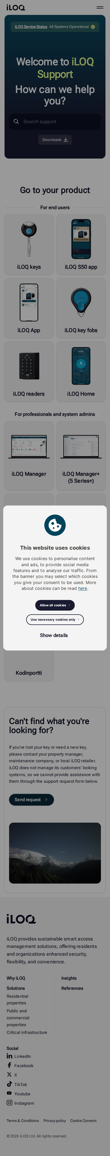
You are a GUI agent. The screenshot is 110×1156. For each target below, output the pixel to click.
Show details (54, 635)
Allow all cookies (53, 605)
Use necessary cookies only (53, 619)
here (82, 588)
